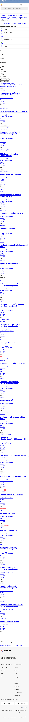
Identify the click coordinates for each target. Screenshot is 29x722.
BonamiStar (17, 695)
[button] (14, 105)
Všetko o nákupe (5, 667)
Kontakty (16, 670)
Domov (3, 15)
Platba (2, 677)
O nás (15, 673)
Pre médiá (16, 689)
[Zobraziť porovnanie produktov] (21, 5)
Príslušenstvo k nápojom (12, 19)
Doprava (3, 670)
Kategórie (9, 15)
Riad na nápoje (12, 17)
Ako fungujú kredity (5, 680)
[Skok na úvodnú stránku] (4, 5)
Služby (16, 667)
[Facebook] (23, 650)
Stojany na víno (4, 645)
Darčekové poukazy (19, 680)
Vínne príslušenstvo (23, 23)
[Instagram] (27, 650)
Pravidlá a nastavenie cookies (14, 712)
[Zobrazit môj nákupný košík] (24, 5)
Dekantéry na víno (13, 645)
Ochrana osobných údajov (20, 710)
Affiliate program (18, 692)
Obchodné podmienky (7, 710)
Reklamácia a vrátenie (6, 673)
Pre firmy (16, 686)
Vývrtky (20, 645)
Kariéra (16, 683)
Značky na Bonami (18, 677)
